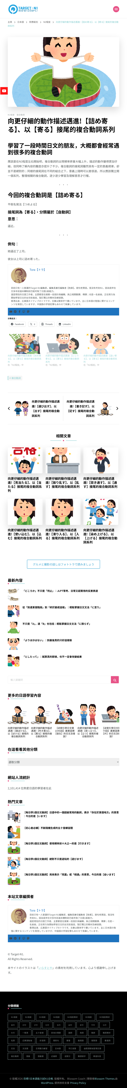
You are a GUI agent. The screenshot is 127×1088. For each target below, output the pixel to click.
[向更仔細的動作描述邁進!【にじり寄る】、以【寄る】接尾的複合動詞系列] (63, 344)
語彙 (28, 1056)
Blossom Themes (104, 1078)
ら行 (105, 1025)
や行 (93, 1025)
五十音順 (40, 1032)
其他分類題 (56, 1032)
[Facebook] (19, 311)
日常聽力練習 (41, 1048)
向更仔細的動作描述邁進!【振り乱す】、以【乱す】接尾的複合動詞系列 (63, 482)
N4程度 (56, 1017)
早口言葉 (72, 1048)
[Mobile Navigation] (116, 9)
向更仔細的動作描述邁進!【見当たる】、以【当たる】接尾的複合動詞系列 (25, 484)
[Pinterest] (15, 311)
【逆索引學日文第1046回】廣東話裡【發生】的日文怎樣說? (18, 732)
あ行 (13, 1025)
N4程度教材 (72, 1017)
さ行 (36, 1025)
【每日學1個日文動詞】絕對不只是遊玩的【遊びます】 (53, 859)
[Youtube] (10, 311)
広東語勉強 (27, 1040)
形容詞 (43, 1040)
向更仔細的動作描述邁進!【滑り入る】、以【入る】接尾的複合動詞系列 (63, 534)
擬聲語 (94, 1040)
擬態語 (81, 1040)
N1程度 (14, 1017)
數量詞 (108, 1040)
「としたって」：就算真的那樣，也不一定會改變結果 (52, 656)
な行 (59, 1025)
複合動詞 (21, 114)
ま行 (82, 1025)
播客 (68, 1040)
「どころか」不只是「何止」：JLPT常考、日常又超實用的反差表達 (60, 591)
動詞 (93, 1032)
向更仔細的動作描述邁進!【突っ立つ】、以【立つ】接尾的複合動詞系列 (41, 732)
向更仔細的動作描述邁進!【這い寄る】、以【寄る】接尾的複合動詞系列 (100, 358)
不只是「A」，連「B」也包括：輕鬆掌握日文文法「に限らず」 (56, 624)
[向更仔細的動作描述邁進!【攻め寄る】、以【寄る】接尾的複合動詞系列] (25, 344)
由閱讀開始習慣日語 (92, 1048)
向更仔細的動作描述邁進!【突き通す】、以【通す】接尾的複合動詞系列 (100, 482)
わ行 (13, 1032)
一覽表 (25, 1032)
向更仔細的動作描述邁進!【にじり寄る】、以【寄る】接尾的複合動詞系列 (62, 358)
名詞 (13, 1040)
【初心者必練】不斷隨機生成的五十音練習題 (48, 828)
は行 (70, 1025)
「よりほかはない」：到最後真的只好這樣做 (47, 640)
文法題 (25, 1048)
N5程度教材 (104, 1017)
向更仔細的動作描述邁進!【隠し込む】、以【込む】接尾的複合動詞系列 (87, 732)
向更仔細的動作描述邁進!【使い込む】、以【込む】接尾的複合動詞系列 (25, 534)
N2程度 (11, 114)
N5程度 (88, 1017)
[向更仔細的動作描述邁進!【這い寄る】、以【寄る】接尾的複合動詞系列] (100, 344)
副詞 (70, 1032)
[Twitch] (23, 311)
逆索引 (67, 1056)
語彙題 (41, 1056)
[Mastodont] (28, 311)
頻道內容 (97, 1056)
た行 (47, 1025)
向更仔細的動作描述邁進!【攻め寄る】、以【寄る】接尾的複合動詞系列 (24, 358)
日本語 (58, 1048)
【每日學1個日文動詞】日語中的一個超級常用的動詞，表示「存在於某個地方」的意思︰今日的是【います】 (71, 814)
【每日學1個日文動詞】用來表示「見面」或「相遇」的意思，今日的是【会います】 (69, 874)
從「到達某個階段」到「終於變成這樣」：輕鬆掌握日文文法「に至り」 (62, 607)
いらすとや (45, 968)
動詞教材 (107, 1032)
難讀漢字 (82, 1056)
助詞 (82, 1032)
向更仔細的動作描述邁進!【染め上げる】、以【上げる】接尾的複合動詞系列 (100, 536)
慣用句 (56, 1040)
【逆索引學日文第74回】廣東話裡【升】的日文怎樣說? (64, 732)
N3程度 (42, 1017)
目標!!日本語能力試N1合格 (38, 1078)
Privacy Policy (78, 1083)
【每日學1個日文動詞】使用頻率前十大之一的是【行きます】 (57, 843)
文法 (13, 1048)
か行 (24, 1025)
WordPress (47, 1083)
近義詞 (54, 1056)
